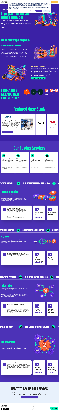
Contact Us (54, 2)
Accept (39, 10)
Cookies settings (31, 10)
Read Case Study (7, 132)
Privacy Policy (42, 5)
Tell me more (37, 217)
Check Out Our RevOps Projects (38, 78)
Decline (46, 10)
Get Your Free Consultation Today (29, 397)
